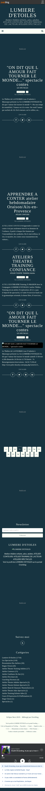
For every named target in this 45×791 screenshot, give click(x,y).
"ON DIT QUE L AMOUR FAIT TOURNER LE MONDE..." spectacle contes (22, 76)
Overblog (35, 717)
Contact (30, 726)
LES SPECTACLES (22, 88)
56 (8, 454)
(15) (10, 671)
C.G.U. (8, 729)
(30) (13, 663)
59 (23, 454)
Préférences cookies (31, 731)
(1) (8, 699)
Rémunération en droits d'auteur (20, 729)
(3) (16, 682)
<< (6, 449)
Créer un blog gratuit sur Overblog (9, 726)
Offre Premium (33, 729)
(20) (9, 666)
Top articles (23, 726)
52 (25, 449)
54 (34, 449)
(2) (18, 688)
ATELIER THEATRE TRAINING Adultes (22, 273)
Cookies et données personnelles (16, 731)
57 (13, 454)
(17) (16, 669)
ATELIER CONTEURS (22, 214)
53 (29, 449)
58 (18, 454)
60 (28, 454)
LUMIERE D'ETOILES (23, 12)
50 (15, 449)
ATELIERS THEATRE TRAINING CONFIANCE (22, 263)
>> (36, 454)
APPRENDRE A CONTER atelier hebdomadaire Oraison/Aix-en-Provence (22, 202)
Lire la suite (22, 114)
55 (39, 449)
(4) (10, 677)
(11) (13, 674)
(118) (9, 660)
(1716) (11, 658)
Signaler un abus (38, 726)
